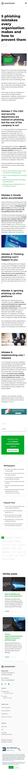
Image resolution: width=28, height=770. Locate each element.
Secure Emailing (9, 537)
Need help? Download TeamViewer (6, 733)
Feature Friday (22, 544)
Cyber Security (18, 537)
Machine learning (6, 552)
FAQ (2, 729)
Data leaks (4, 559)
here (22, 232)
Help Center (4, 726)
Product (14, 544)
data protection (6, 544)
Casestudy (14, 548)
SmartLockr (17, 541)
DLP (3, 555)
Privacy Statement (5, 710)
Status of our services (6, 717)
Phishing (4, 423)
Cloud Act (22, 555)
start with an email (16, 208)
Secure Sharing (5, 548)
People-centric (9, 555)
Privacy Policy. (11, 760)
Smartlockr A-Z (4, 713)
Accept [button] (11, 767)
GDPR (20, 548)
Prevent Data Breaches (7, 541)
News (14, 552)
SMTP (17, 555)
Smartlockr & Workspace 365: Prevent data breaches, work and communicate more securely (14, 491)
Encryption (12, 559)
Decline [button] (16, 767)
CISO (24, 552)
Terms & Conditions (6, 707)
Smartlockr (4, 44)
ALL (2, 537)
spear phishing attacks (18, 224)
